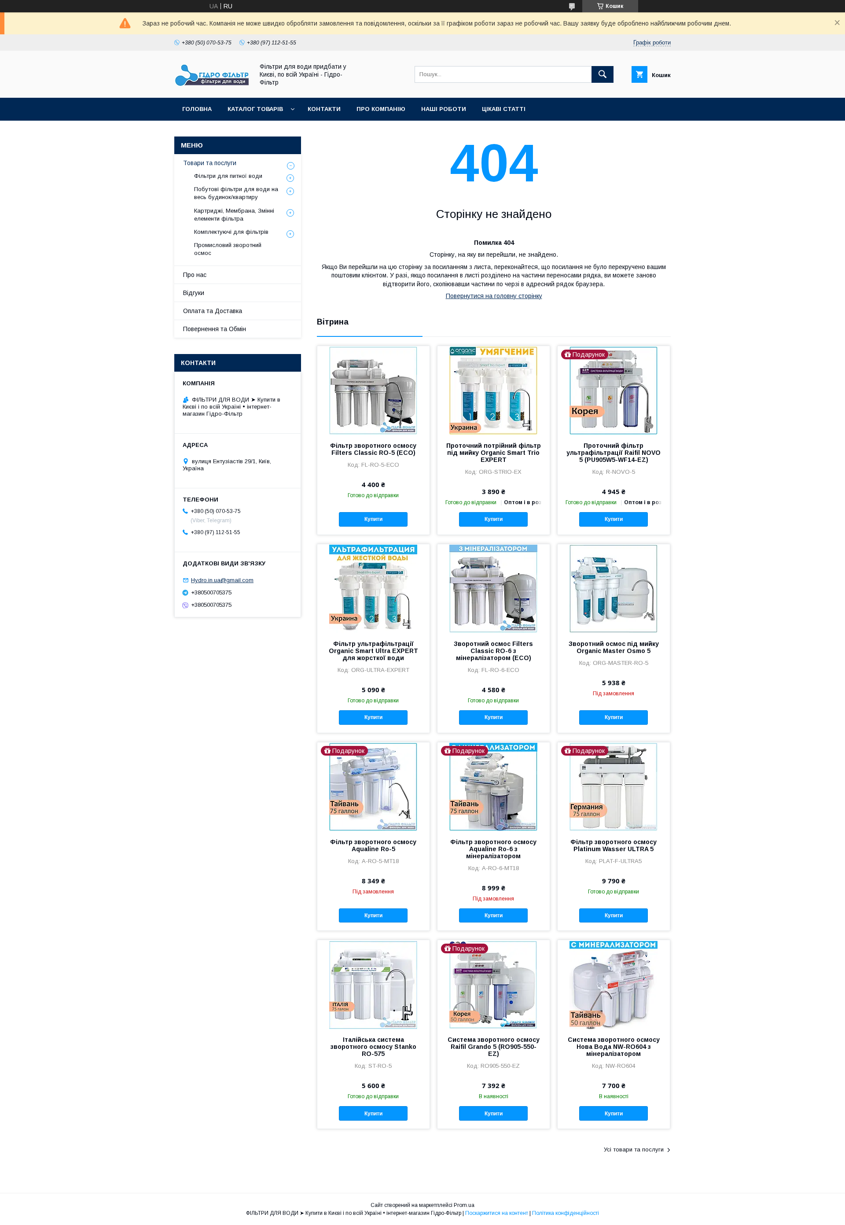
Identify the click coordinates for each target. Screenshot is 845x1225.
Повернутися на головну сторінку (494, 295)
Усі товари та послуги (634, 1149)
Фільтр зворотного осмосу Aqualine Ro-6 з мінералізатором (493, 849)
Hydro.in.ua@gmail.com (222, 580)
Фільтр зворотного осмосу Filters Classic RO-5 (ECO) (373, 449)
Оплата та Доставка (212, 310)
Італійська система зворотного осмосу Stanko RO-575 (373, 1046)
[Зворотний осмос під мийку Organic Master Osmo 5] (614, 588)
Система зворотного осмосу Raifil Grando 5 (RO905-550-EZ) (494, 1046)
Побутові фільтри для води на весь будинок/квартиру (236, 193)
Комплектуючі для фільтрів (231, 232)
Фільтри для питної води (228, 176)
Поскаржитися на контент (496, 1213)
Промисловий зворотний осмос (227, 249)
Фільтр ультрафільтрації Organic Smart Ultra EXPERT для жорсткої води (373, 650)
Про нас (194, 274)
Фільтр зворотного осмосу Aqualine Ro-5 (373, 845)
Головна (197, 109)
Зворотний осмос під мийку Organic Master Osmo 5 (614, 647)
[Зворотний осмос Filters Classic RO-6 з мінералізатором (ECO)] (493, 588)
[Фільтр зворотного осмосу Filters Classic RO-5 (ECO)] (373, 390)
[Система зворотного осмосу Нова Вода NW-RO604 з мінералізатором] (614, 984)
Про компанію (380, 109)
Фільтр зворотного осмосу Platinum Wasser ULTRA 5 (613, 845)
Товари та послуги (209, 162)
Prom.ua (464, 1205)
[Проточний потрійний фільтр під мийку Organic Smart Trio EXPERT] (493, 390)
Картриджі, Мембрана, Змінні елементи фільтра (234, 214)
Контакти (324, 109)
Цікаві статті (503, 109)
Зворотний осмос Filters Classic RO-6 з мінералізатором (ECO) (493, 650)
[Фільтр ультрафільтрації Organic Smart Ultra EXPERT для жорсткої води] (373, 588)
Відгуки (193, 292)
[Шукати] (603, 74)
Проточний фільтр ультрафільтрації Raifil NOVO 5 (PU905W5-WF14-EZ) (613, 452)
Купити (373, 519)
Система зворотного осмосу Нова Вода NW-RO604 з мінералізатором (614, 1046)
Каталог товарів (255, 109)
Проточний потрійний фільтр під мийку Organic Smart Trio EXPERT (493, 452)
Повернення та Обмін (214, 328)
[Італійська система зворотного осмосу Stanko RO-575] (373, 984)
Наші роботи (443, 109)
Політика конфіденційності (565, 1213)
